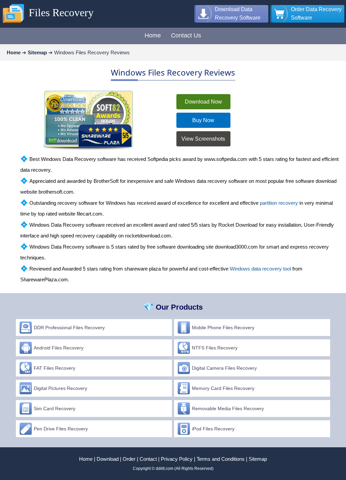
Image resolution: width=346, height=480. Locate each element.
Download (108, 459)
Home (86, 459)
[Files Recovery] (13, 23)
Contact (148, 459)
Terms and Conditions (221, 459)
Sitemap (258, 459)
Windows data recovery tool (260, 269)
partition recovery (279, 203)
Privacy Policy (177, 459)
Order (129, 459)
